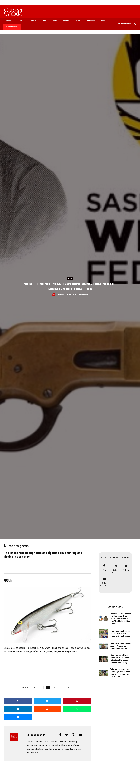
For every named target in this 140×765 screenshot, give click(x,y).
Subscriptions (12, 27)
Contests (91, 21)
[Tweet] (47, 701)
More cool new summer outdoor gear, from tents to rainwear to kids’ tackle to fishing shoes (120, 618)
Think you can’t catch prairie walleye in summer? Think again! (120, 633)
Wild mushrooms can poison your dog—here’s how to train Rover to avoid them (121, 673)
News (55, 21)
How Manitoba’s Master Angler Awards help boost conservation (120, 646)
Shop (103, 21)
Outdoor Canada (63, 295)
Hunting (21, 21)
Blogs (78, 21)
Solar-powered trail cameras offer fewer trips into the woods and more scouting (119, 659)
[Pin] (77, 701)
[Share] (18, 701)
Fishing (8, 21)
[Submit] (47, 709)
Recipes (66, 21)
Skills (33, 21)
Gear (44, 21)
